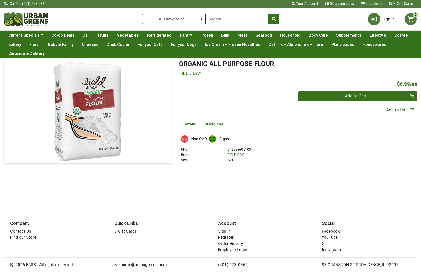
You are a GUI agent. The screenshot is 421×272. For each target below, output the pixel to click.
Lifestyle (378, 35)
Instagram (331, 249)
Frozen (206, 35)
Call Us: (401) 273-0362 (28, 3)
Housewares (374, 44)
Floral (34, 44)
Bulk (225, 35)
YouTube (330, 237)
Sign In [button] (388, 19)
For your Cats (150, 44)
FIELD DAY (236, 155)
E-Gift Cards (402, 3)
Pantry (186, 35)
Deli (86, 35)
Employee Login (232, 249)
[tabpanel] (298, 151)
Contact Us (20, 231)
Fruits (103, 35)
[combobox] (237, 19)
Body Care (318, 35)
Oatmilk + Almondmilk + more (295, 44)
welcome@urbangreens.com (140, 264)
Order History (230, 243)
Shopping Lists (341, 3)
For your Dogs (184, 44)
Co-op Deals (62, 35)
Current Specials (24, 35)
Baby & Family (61, 44)
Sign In (224, 231)
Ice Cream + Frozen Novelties (232, 44)
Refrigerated (159, 35)
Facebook (331, 231)
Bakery (14, 44)
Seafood (264, 35)
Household (290, 35)
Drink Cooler (118, 44)
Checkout (373, 3)
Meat (242, 35)
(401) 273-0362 (233, 264)
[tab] (189, 124)
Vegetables (128, 35)
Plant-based (342, 44)
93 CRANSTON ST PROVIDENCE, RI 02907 (360, 264)
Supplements (348, 35)
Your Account (306, 3)
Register (226, 237)
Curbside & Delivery (26, 53)
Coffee (401, 35)
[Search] (273, 19)
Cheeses (90, 44)
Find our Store (23, 237)
